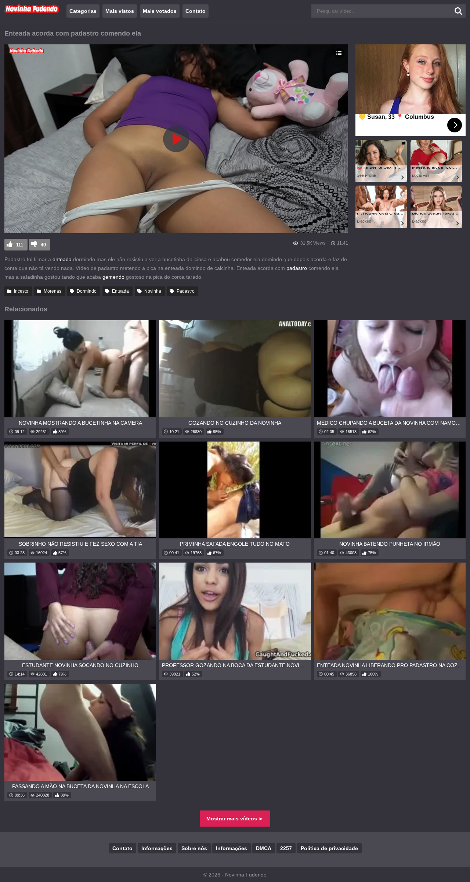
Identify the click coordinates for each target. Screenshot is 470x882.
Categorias (83, 11)
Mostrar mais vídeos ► (235, 818)
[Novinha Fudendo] (31, 11)
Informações (157, 848)
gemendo (113, 277)
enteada (62, 259)
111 (19, 245)
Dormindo (87, 291)
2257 (286, 848)
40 (43, 245)
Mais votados (160, 11)
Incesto (21, 291)
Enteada (120, 291)
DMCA (263, 848)
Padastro (186, 291)
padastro (296, 268)
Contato (195, 11)
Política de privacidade (329, 848)
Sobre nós (194, 848)
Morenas (52, 291)
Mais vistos (119, 11)
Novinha (152, 291)
